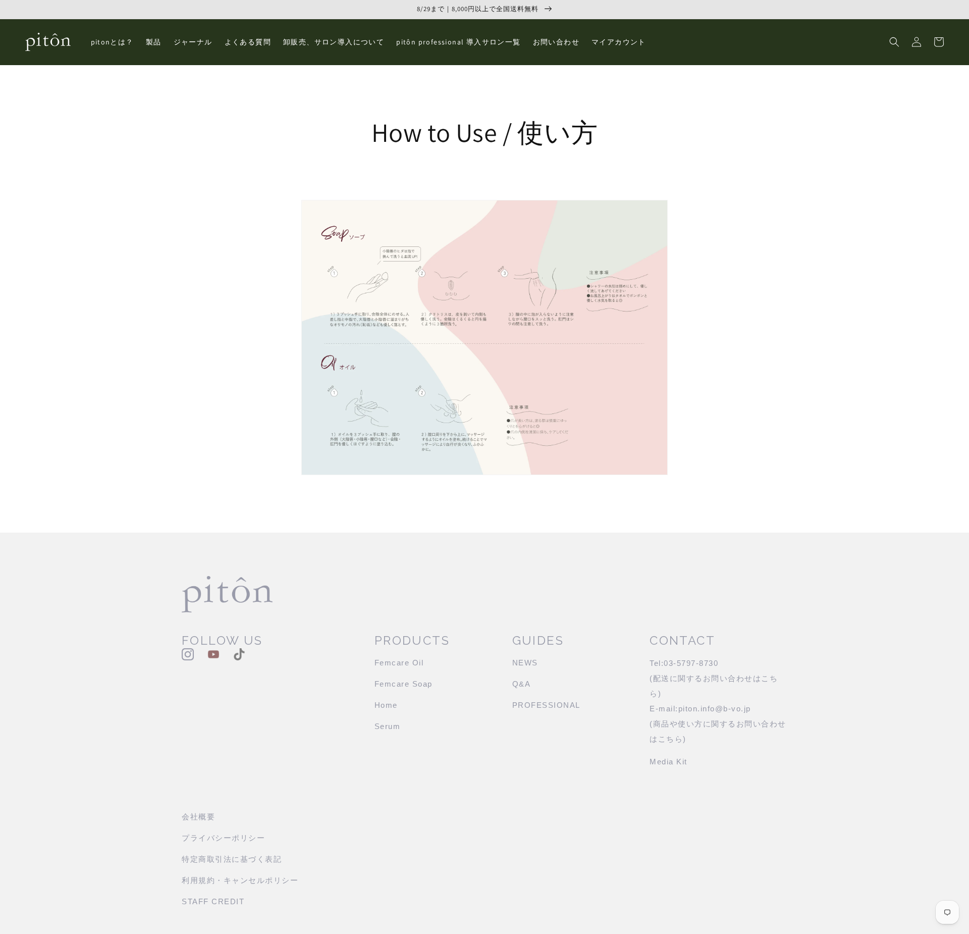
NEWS (525, 662)
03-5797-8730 (691, 663)
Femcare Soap (403, 684)
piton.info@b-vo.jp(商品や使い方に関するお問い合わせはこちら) (718, 723)
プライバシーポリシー (223, 838)
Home (386, 705)
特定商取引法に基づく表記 (232, 859)
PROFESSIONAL (546, 705)
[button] (894, 42)
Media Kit (668, 761)
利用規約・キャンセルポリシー (240, 880)
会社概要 (198, 816)
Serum (387, 726)
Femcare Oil (399, 662)
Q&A (521, 684)
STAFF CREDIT (213, 901)
